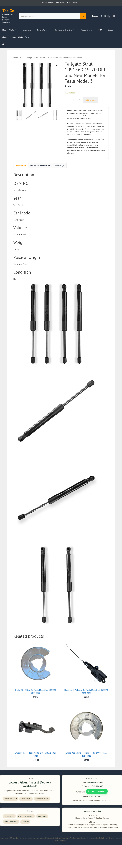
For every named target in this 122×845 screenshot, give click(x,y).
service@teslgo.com (95, 782)
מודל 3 (22, 57)
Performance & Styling (63, 30)
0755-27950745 (95, 796)
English (95, 16)
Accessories (27, 30)
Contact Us (25, 822)
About (4, 37)
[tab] (20, 165)
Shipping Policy (9, 816)
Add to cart (91, 100)
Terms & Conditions (11, 822)
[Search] (83, 16)
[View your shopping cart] (3, 44)
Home (15, 57)
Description (20, 165)
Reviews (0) (59, 165)
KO (105, 16)
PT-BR (109, 16)
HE (101, 16)
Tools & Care (42, 30)
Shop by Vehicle (8, 30)
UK (114, 16)
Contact (110, 30)
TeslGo (8, 10)
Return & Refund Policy (21, 37)
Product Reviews (86, 30)
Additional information (40, 165)
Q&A (100, 30)
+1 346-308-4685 (96, 786)
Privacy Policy (42, 816)
